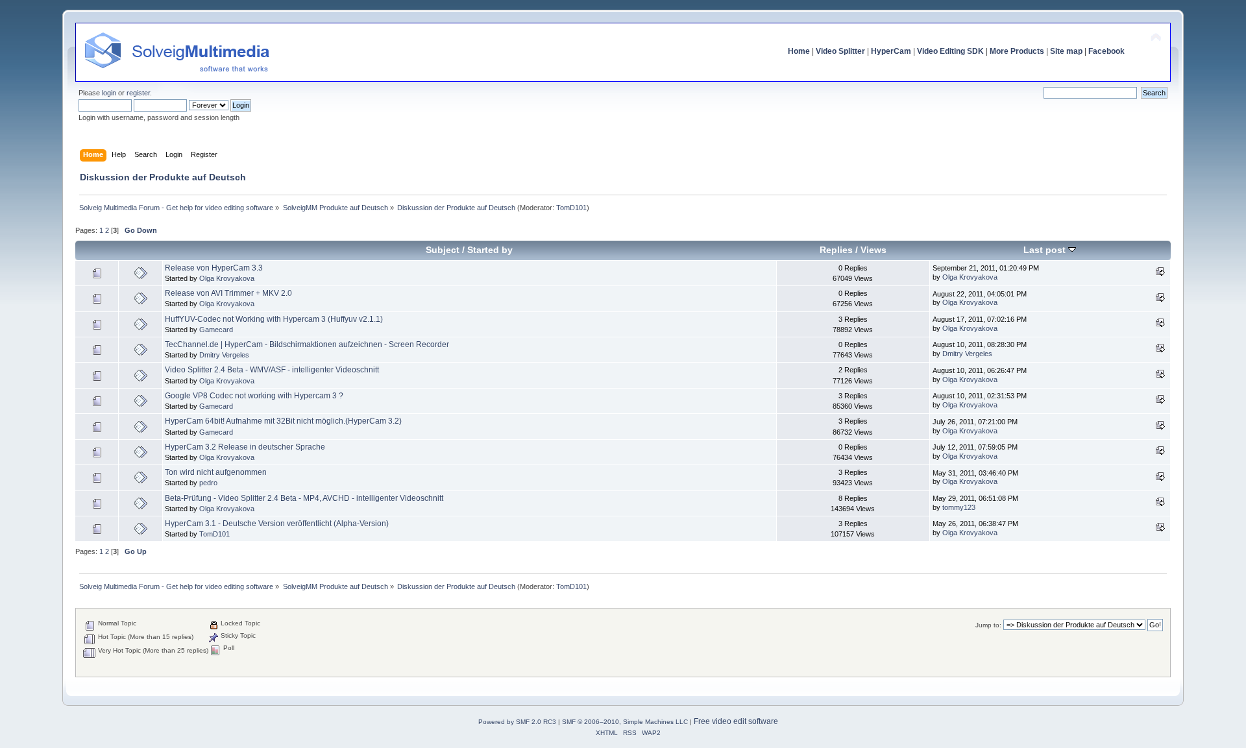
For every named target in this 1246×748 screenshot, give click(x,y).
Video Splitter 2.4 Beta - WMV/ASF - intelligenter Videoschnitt (272, 369)
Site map (1066, 51)
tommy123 (958, 507)
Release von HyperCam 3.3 (214, 267)
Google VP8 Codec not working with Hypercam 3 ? (254, 395)
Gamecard (216, 329)
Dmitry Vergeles (224, 355)
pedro (208, 483)
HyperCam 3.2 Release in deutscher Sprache (245, 447)
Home (799, 51)
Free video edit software (736, 721)
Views (873, 250)
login (109, 93)
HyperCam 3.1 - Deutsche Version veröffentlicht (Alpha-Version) (277, 523)
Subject (442, 250)
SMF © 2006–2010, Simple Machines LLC (625, 721)
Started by (490, 250)
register (138, 93)
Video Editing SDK (950, 51)
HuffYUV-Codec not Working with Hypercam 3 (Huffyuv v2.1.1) (274, 319)
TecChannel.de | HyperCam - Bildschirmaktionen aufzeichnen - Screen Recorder (307, 344)
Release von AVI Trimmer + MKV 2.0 (228, 293)
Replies (836, 250)
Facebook (1106, 51)
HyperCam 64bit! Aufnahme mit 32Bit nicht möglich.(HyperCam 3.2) (283, 421)
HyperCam (891, 51)
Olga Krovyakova (226, 278)
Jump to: (988, 625)
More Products (1017, 51)
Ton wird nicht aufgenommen (216, 472)
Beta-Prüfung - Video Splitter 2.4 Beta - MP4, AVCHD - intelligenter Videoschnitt (304, 498)
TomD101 (571, 207)
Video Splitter (840, 51)
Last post (1045, 250)
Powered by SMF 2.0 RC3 (517, 721)
